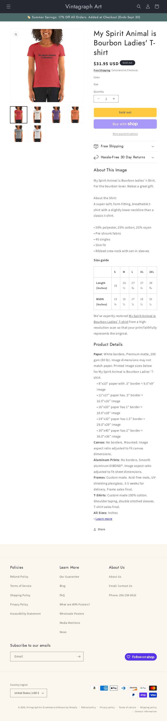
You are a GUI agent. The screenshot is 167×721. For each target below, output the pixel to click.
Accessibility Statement (25, 613)
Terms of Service (21, 586)
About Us (115, 576)
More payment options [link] (125, 133)
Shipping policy (148, 707)
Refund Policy (19, 576)
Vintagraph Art (34, 707)
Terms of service (127, 707)
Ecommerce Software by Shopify (60, 707)
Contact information (146, 711)
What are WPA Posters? (75, 604)
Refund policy (88, 707)
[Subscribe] (78, 656)
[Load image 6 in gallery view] (37, 133)
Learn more (104, 519)
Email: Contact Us (120, 586)
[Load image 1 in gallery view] (18, 114)
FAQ (62, 595)
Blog (63, 586)
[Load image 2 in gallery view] (37, 114)
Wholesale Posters (72, 613)
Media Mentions (70, 623)
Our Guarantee (69, 576)
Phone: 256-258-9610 (122, 595)
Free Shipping (102, 70)
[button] (8, 6)
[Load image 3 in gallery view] (56, 114)
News (63, 632)
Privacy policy (107, 707)
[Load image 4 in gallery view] (75, 114)
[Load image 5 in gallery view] (18, 133)
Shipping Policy (20, 595)
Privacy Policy (19, 604)
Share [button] (101, 529)
